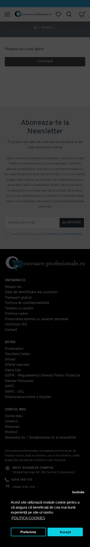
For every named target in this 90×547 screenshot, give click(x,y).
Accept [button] (65, 532)
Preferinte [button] (28, 532)
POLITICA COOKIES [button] (28, 518)
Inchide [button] (78, 492)
